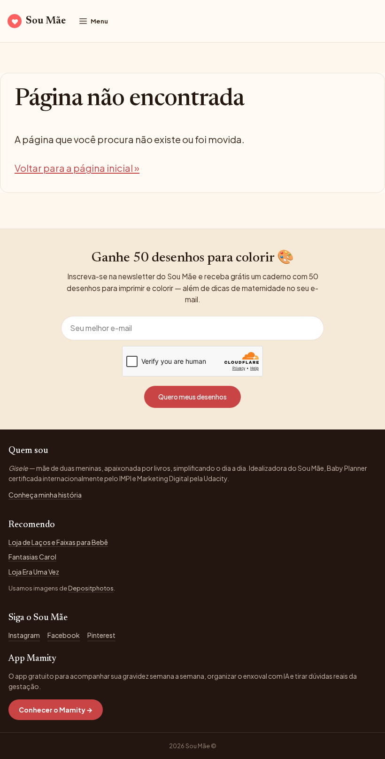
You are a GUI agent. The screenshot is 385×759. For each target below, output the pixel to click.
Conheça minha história (45, 495)
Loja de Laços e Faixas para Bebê (58, 542)
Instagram (24, 635)
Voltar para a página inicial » (77, 168)
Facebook (63, 635)
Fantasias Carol (32, 556)
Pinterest (101, 635)
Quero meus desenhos (192, 396)
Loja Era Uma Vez (33, 571)
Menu (99, 21)
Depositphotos (91, 588)
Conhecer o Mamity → (55, 709)
